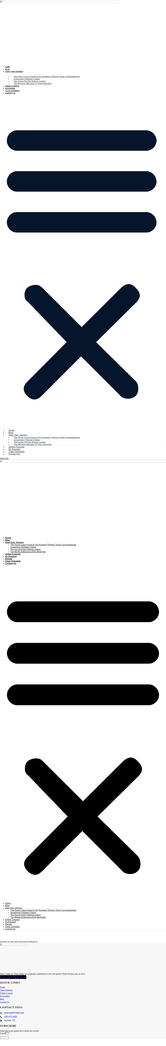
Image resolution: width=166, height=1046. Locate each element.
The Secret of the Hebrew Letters (25, 549)
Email (2, 1033)
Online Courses (12, 86)
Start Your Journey (14, 72)
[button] (81, 260)
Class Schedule (12, 91)
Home (7, 67)
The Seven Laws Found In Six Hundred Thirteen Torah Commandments (47, 76)
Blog (7, 69)
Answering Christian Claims (23, 547)
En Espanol (10, 88)
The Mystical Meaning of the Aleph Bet (32, 83)
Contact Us (10, 93)
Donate (8, 559)
